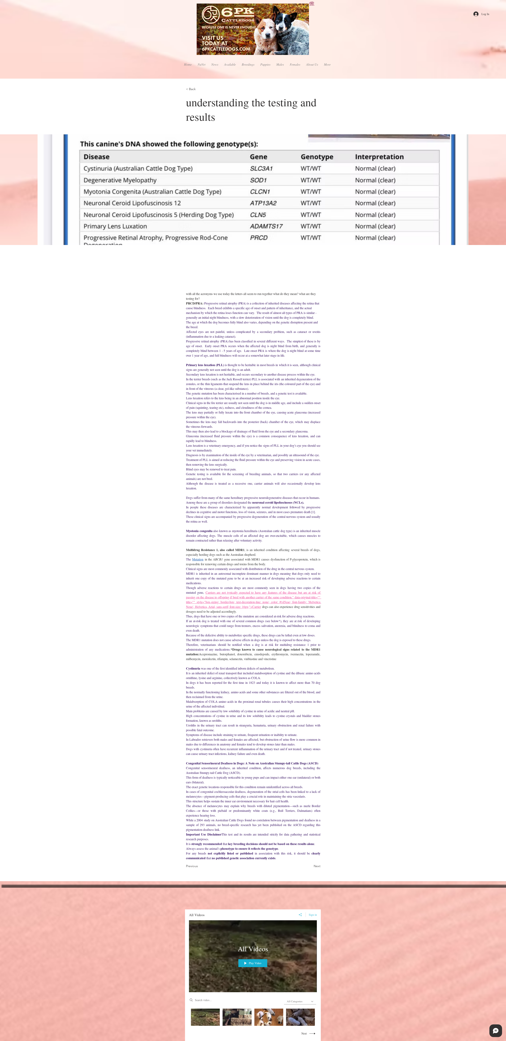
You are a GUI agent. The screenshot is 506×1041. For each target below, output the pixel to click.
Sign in (313, 915)
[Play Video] (205, 1017)
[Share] (300, 914)
